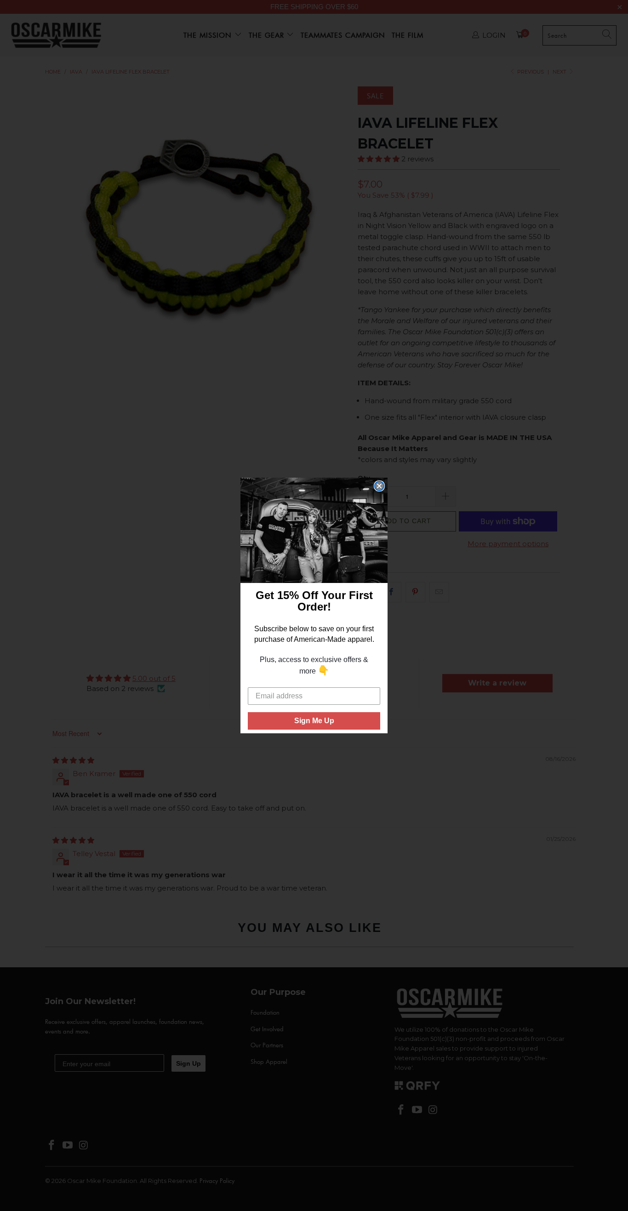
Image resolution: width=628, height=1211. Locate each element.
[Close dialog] (379, 486)
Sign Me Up (314, 721)
